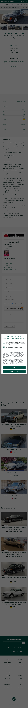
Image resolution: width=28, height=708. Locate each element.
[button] (14, 350)
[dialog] (14, 354)
